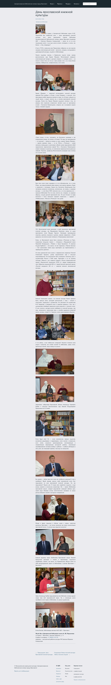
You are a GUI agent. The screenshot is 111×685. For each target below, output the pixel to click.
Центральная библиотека (41, 22)
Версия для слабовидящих (21, 671)
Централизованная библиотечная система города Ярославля (30, 4)
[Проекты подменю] (62, 3)
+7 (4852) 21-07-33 (53, 637)
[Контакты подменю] (79, 3)
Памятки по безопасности (79, 679)
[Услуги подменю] (54, 3)
